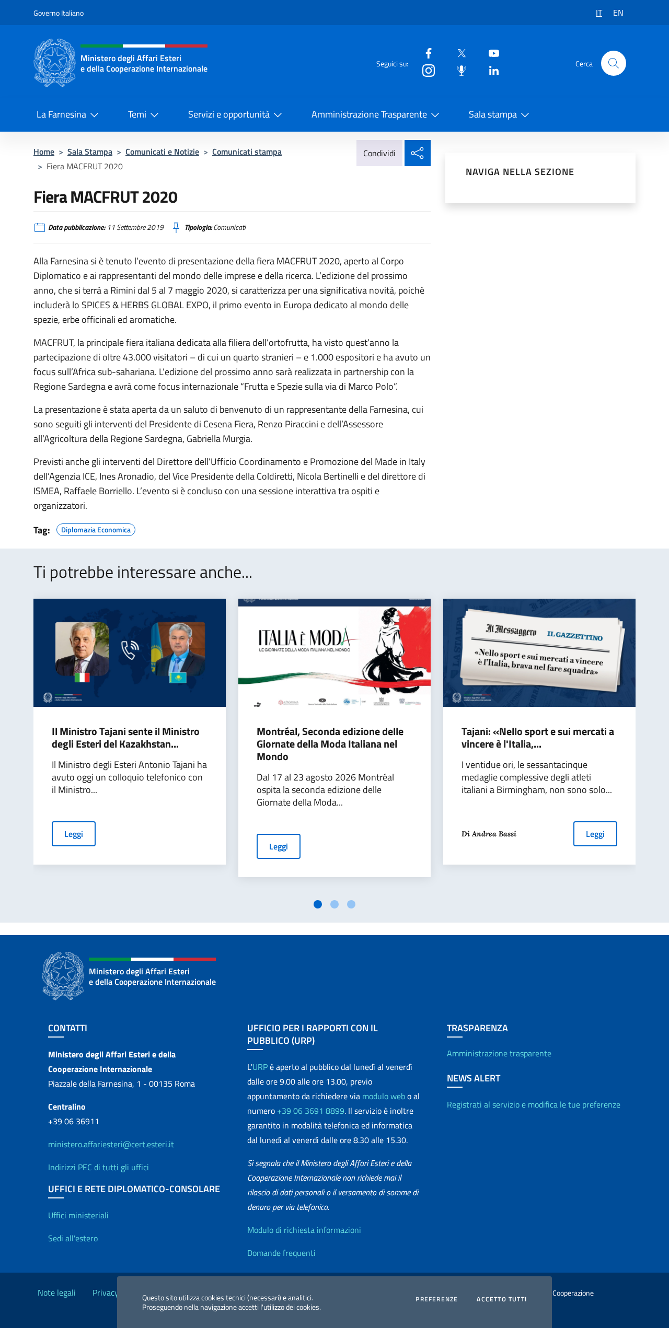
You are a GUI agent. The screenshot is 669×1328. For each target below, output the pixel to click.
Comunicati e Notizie (162, 151)
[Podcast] (457, 70)
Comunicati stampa (247, 151)
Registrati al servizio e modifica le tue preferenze (533, 1104)
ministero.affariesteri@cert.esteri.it (111, 1144)
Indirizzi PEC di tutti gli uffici (98, 1167)
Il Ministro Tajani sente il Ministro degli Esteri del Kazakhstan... (126, 737)
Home (43, 151)
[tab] (318, 904)
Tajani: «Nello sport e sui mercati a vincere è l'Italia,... (538, 737)
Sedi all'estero (73, 1238)
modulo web (383, 1096)
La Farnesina (61, 114)
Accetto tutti (502, 1299)
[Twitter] (457, 52)
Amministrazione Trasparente (369, 114)
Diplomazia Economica (96, 528)
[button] (613, 63)
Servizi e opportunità (229, 114)
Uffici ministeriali (78, 1215)
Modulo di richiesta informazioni (304, 1230)
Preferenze (437, 1299)
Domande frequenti (281, 1253)
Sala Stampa (89, 151)
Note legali (57, 1292)
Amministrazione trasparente (499, 1053)
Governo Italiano (58, 12)
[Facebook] (424, 52)
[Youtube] (489, 52)
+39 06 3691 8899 (310, 1110)
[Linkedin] (489, 70)
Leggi (73, 834)
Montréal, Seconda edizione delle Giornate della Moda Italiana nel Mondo (330, 744)
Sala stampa (493, 114)
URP (260, 1067)
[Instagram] (424, 70)
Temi (137, 114)
